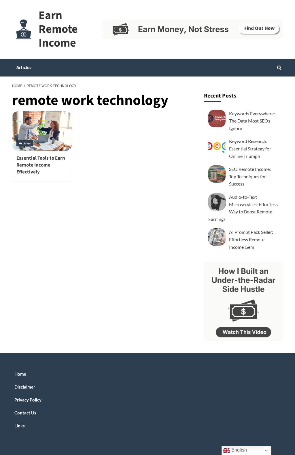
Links (19, 425)
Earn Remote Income (58, 29)
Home (20, 373)
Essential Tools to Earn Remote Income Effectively (40, 165)
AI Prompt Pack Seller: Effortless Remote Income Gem (251, 239)
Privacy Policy (27, 399)
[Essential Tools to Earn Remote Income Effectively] (42, 131)
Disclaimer (24, 386)
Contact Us (25, 412)
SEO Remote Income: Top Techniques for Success (250, 176)
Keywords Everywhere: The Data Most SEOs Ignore (252, 121)
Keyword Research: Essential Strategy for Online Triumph (250, 148)
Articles (23, 67)
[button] (279, 68)
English (238, 450)
